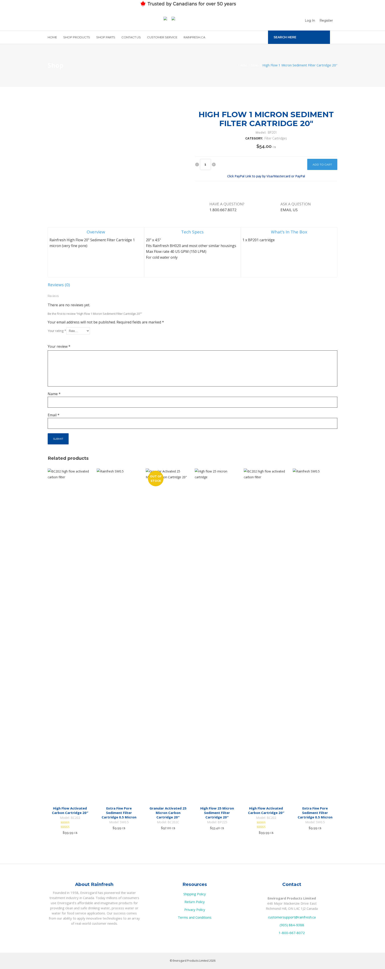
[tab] (96, 252)
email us (289, 209)
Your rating (57, 331)
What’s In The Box (289, 232)
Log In (310, 20)
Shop (255, 65)
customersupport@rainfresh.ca (292, 917)
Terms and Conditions (194, 917)
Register (326, 20)
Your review (59, 346)
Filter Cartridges (275, 138)
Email (53, 415)
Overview (96, 232)
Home (242, 65)
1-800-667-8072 (292, 932)
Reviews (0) (59, 285)
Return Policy (194, 901)
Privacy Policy (194, 909)
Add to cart (322, 164)
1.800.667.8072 (223, 209)
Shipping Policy (194, 894)
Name (54, 393)
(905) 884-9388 (292, 925)
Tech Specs (192, 232)
